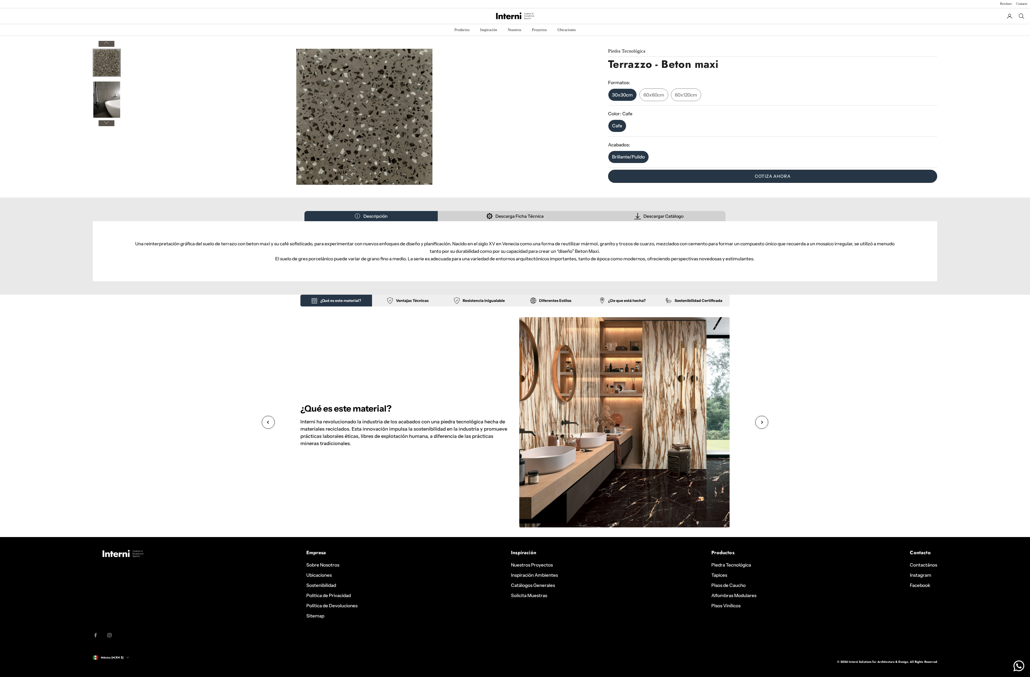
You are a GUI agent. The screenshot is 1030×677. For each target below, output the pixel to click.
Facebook (920, 585)
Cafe (617, 125)
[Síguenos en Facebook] (95, 635)
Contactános (923, 565)
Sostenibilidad (321, 585)
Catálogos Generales (533, 585)
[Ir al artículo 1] (107, 63)
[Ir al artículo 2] (107, 99)
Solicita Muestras (529, 595)
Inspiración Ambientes (534, 575)
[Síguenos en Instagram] (109, 635)
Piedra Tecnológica (731, 565)
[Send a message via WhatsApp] (1018, 665)
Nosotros (514, 30)
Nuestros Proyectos (532, 565)
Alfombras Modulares (733, 595)
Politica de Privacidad (328, 595)
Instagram (920, 575)
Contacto (1021, 4)
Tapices (719, 575)
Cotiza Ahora (773, 176)
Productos (461, 30)
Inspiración (488, 30)
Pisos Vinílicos (726, 605)
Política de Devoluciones (332, 605)
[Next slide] (761, 422)
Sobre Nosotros (322, 565)
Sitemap (315, 616)
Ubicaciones (566, 30)
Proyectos (539, 30)
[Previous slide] (268, 422)
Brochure (1006, 4)
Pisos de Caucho (728, 585)
